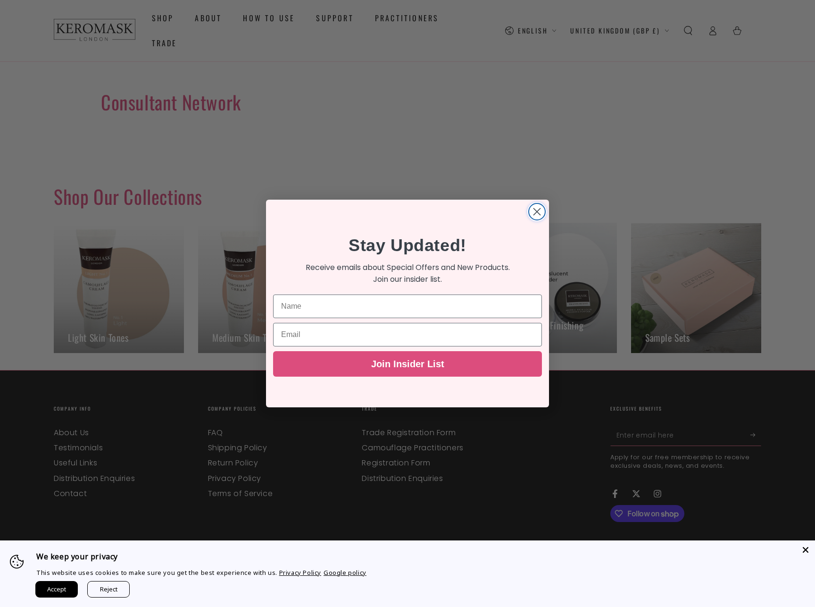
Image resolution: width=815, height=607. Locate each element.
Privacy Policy (300, 572)
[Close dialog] (537, 211)
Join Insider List (407, 364)
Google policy (345, 572)
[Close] (805, 550)
